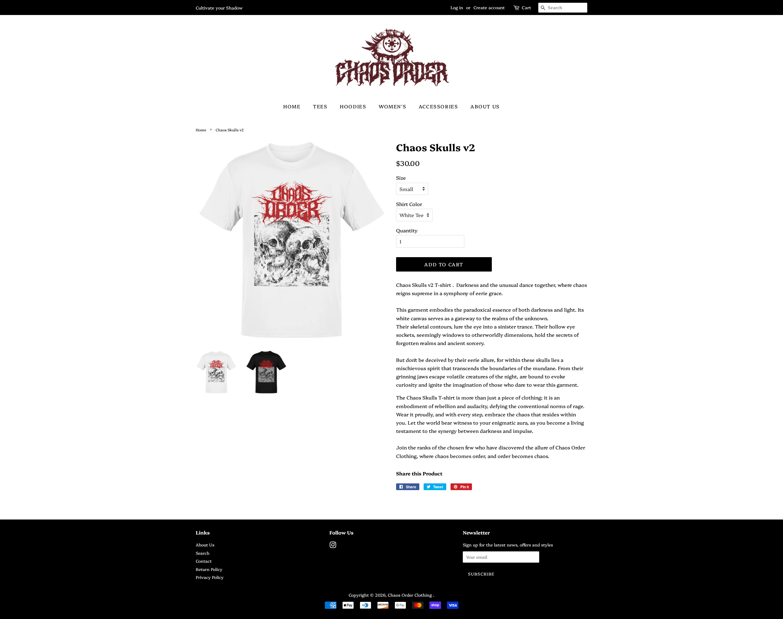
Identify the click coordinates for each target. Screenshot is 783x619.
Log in (457, 7)
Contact (204, 561)
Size (401, 177)
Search (203, 553)
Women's (392, 106)
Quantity (406, 230)
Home (291, 106)
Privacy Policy (210, 577)
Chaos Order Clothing (410, 595)
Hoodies (353, 106)
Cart (526, 7)
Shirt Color (409, 204)
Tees (320, 106)
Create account (489, 7)
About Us (485, 106)
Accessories (438, 106)
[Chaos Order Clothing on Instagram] (332, 546)
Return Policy (209, 569)
